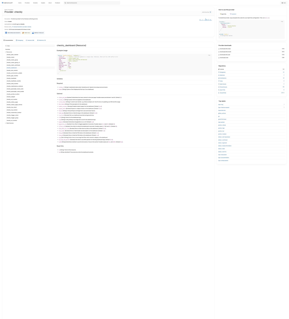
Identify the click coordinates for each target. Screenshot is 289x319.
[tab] (8, 40)
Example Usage (62, 50)
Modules (35, 3)
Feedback (57, 3)
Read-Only (60, 146)
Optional (59, 93)
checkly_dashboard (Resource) (71, 45)
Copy (209, 55)
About (50, 3)
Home (19, 3)
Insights (43, 3)
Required (60, 83)
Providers (27, 3)
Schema (60, 79)
